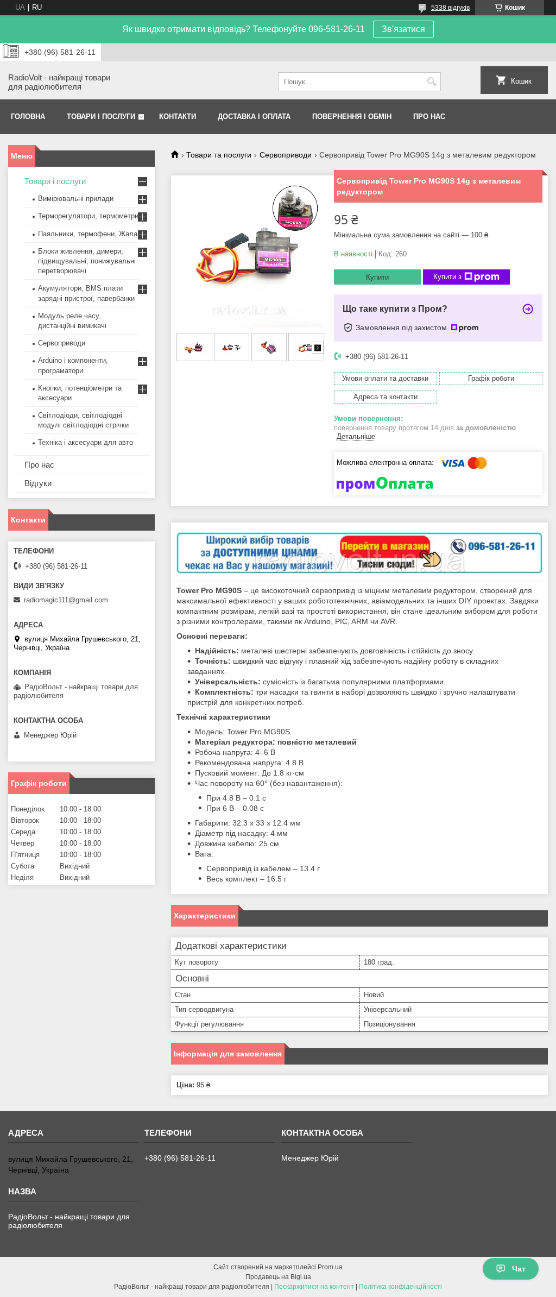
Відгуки (38, 483)
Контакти (177, 116)
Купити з (447, 277)
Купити (377, 277)
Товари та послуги (218, 154)
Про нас (429, 116)
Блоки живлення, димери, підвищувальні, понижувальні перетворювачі (87, 261)
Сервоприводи (286, 154)
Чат (519, 1268)
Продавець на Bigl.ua (278, 1277)
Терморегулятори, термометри (88, 216)
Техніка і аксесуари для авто (85, 442)
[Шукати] (431, 81)
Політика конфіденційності (400, 1286)
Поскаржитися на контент (314, 1286)
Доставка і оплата (254, 116)
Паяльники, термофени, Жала (87, 234)
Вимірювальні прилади (75, 198)
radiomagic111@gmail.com (66, 600)
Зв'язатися (403, 29)
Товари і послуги (101, 116)
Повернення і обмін (351, 116)
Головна (28, 116)
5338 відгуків (450, 7)
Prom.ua (330, 1267)
